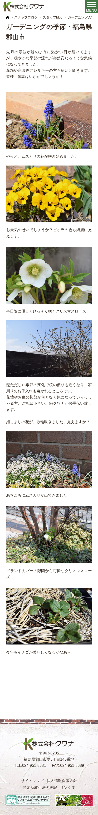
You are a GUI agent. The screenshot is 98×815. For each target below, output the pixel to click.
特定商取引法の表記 (40, 787)
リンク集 (67, 787)
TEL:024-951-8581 (30, 765)
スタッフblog (53, 17)
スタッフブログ (26, 17)
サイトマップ (32, 780)
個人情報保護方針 (62, 780)
